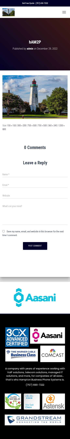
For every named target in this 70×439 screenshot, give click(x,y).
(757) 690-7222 (42, 3)
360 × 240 (52, 125)
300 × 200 (21, 125)
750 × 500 (32, 125)
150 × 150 (11, 125)
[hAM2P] (35, 97)
